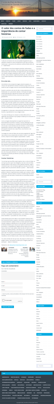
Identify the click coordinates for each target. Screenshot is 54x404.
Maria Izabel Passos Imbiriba (9, 392)
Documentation (40, 191)
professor (39, 392)
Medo (37, 129)
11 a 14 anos (39, 44)
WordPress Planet (40, 199)
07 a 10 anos (39, 41)
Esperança (4, 390)
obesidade (29, 392)
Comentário (4, 271)
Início (2, 21)
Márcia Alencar (21, 392)
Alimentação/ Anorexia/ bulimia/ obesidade (43, 61)
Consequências (39, 90)
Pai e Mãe (38, 137)
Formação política (40, 115)
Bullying (38, 76)
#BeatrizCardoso (15, 377)
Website (3, 289)
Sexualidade (39, 158)
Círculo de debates (40, 83)
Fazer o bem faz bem (19, 390)
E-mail (2, 285)
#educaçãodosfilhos (7, 379)
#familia (37, 379)
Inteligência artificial (40, 122)
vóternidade (35, 398)
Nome (3, 281)
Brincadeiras (39, 73)
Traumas (38, 162)
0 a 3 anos (38, 37)
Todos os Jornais (40, 352)
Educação (38, 104)
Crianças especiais (40, 94)
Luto (37, 127)
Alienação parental (40, 58)
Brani (15, 37)
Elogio (37, 108)
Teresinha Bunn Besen (45, 395)
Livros (19, 21)
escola (39, 387)
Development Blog (40, 190)
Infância (38, 120)
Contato (44, 21)
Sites (30, 21)
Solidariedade (35, 395)
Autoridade (38, 69)
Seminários (38, 155)
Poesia (37, 141)
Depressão (38, 97)
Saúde (37, 151)
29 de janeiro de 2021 (7, 37)
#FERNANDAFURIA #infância (8, 382)
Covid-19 (38, 92)
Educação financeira (40, 106)
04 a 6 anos (39, 39)
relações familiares (17, 395)
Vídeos (37, 167)
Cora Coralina (5, 387)
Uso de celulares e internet (9, 398)
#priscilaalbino (6, 385)
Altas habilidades (40, 64)
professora (47, 392)
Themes (38, 197)
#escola (16, 379)
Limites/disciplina (40, 125)
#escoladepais (30, 379)
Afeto (37, 55)
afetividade (29, 385)
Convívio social (47, 385)
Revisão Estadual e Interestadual (43, 148)
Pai (34, 392)
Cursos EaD (3, 23)
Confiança (38, 87)
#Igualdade (27, 382)
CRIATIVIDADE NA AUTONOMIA (17, 387)
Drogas (38, 101)
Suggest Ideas (39, 194)
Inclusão (38, 118)
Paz (37, 139)
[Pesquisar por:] (44, 28)
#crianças (23, 377)
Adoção (38, 51)
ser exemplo (27, 395)
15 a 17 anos (39, 46)
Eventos (8, 21)
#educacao (38, 377)
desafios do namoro (31, 387)
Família (38, 113)
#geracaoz (19, 382)
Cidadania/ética (39, 78)
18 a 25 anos (39, 48)
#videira (14, 385)
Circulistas (38, 80)
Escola (37, 111)
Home (37, 174)
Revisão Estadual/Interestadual (43, 287)
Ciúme (37, 85)
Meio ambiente (39, 132)
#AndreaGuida (5, 377)
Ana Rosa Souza (37, 385)
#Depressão (31, 377)
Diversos (20, 37)
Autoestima (39, 66)
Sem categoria (39, 153)
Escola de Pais (46, 387)
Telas (37, 160)
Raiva (37, 146)
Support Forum (39, 196)
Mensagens (39, 134)
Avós (37, 71)
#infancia (34, 382)
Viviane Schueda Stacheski (23, 398)
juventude (44, 390)
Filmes (13, 21)
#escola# (22, 379)
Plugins (38, 193)
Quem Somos (36, 21)
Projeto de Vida (39, 144)
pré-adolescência (6, 395)
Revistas (25, 21)
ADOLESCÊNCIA (21, 385)
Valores (38, 165)
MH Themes (35, 402)
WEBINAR (11, 23)
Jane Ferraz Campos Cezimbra (33, 390)
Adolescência (39, 53)
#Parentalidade (42, 382)
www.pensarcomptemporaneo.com (18, 245)
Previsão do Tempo (40, 354)
